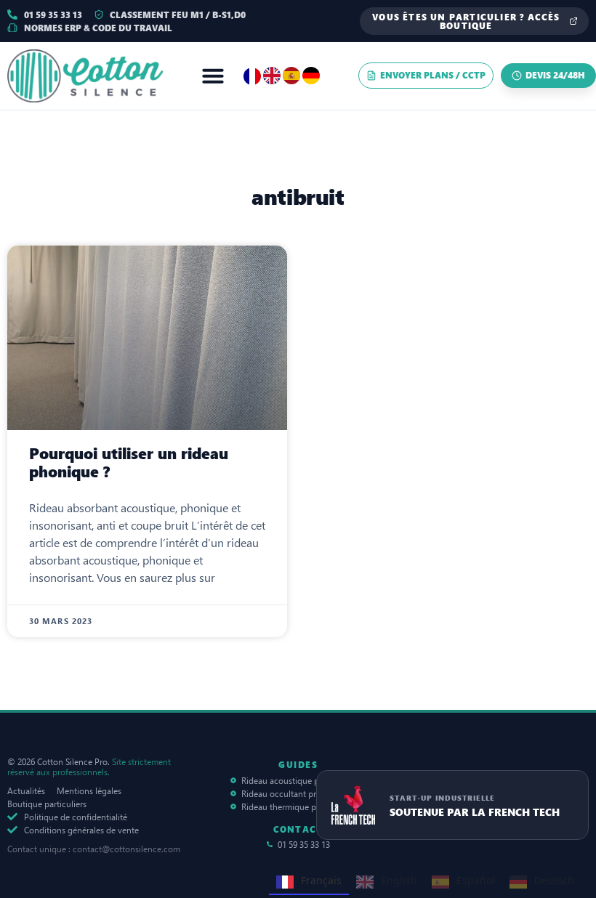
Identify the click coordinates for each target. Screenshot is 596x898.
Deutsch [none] (554, 880)
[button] (213, 75)
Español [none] (475, 880)
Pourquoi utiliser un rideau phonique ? (128, 462)
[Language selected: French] (282, 75)
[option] (273, 75)
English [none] (399, 880)
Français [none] (321, 880)
